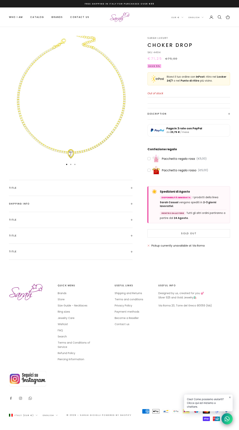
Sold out (188, 233)
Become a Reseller (127, 318)
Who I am (16, 17)
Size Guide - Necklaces (72, 305)
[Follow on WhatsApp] (30, 398)
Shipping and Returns (128, 293)
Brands (62, 293)
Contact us (79, 17)
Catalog (37, 17)
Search (62, 336)
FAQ (60, 330)
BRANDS (57, 17)
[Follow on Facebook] (11, 398)
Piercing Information (71, 359)
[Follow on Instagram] (20, 398)
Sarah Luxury (158, 38)
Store (61, 299)
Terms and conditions (129, 299)
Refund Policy (66, 353)
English (194, 17)
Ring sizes (64, 312)
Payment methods (127, 312)
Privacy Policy (123, 305)
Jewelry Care (66, 318)
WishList (63, 324)
